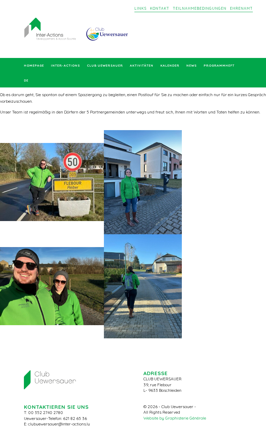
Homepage (34, 65)
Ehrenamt (241, 8)
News (191, 65)
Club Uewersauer (105, 65)
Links (140, 8)
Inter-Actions (65, 65)
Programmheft (219, 65)
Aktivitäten (141, 65)
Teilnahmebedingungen (200, 8)
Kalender (169, 65)
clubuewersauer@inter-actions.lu (59, 423)
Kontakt (159, 8)
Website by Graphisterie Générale (174, 418)
